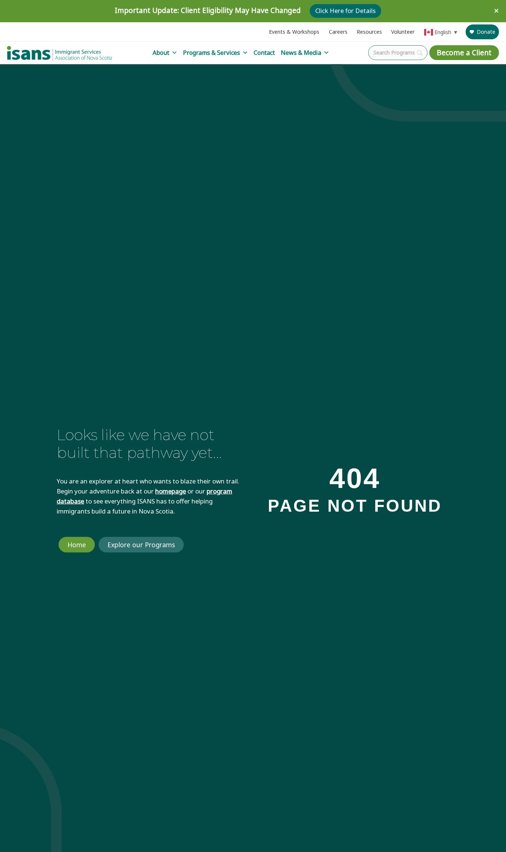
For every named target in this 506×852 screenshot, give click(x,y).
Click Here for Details (345, 11)
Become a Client (464, 52)
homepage (170, 491)
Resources (369, 31)
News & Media (301, 53)
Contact (264, 53)
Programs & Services (211, 53)
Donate (486, 31)
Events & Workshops (294, 31)
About (161, 53)
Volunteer (403, 31)
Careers (338, 31)
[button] (497, 11)
